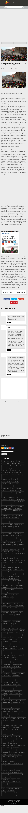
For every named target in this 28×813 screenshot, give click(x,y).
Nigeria (16, 659)
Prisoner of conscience (17, 722)
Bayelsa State (21, 501)
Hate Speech (5, 596)
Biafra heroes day (6, 510)
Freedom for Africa (13, 583)
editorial (4, 558)
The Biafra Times (17, 800)
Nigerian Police (14, 682)
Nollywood (5, 693)
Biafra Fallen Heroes (7, 508)
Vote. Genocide (13, 786)
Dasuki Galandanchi (7, 544)
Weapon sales (10, 788)
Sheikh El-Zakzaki (11, 750)
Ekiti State (5, 560)
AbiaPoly (12, 465)
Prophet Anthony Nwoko (16, 725)
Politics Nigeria (21, 718)
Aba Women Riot (6, 463)
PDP (10, 713)
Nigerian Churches (6, 675)
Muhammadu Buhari (17, 653)
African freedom (6, 472)
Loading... (3, 436)
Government (5, 594)
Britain (21, 519)
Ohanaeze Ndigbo (6, 702)
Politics (13, 718)
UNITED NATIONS (16, 781)
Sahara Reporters (13, 743)
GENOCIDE (13, 589)
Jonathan (4, 632)
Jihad (8, 630)
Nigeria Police (14, 668)
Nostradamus (15, 695)
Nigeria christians (6, 664)
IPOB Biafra (17, 619)
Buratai (16, 524)
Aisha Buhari (5, 477)
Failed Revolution (6, 571)
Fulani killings (6, 587)
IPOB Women (5, 623)
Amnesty (10, 486)
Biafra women (6, 515)
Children (4, 528)
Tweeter (14, 299)
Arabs (21, 490)
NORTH (11, 693)
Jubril (17, 632)
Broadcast (5, 524)
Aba (19, 461)
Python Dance (16, 727)
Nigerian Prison (16, 684)
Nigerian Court (16, 675)
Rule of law (17, 740)
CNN (3, 533)
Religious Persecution (7, 736)
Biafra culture (19, 506)
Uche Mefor (18, 777)
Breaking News (14, 519)
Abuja (4, 467)
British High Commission (16, 522)
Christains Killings (13, 528)
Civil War (11, 531)
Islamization (20, 625)
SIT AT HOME (14, 752)
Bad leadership (20, 499)
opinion (17, 709)
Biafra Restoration (20, 513)
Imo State (14, 610)
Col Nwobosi (5, 535)
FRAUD (19, 580)
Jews (4, 630)
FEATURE (4, 576)
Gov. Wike (23, 592)
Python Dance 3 (6, 729)
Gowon (12, 594)
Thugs (21, 772)
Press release (14, 720)
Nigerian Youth (15, 686)
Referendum (5, 734)
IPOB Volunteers (16, 621)
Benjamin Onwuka (20, 504)
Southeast (12, 761)
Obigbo (4, 700)
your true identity (13, 795)
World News (16, 792)
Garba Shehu (5, 589)
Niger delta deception (7, 659)
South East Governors (7, 759)
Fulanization (14, 587)
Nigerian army (21, 673)
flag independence (7, 580)
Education (11, 558)
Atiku (4, 497)
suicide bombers (6, 768)
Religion (12, 734)
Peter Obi (15, 713)
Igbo (4, 607)
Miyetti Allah (5, 650)
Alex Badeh (15, 481)
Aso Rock (20, 495)
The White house (13, 772)
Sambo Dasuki (6, 745)
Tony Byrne (10, 774)
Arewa (4, 492)
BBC (3, 504)
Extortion (17, 567)
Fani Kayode (5, 574)
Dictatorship (13, 549)
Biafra (12, 506)
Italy (9, 628)
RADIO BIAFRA (15, 729)
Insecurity (11, 614)
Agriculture (13, 474)
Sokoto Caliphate (17, 754)
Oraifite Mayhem (6, 711)
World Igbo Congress (7, 792)
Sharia (4, 750)
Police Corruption (20, 716)
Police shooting (6, 718)
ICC (22, 603)
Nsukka (22, 695)
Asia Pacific (13, 495)
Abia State (5, 465)
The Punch (5, 772)
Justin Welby (5, 634)
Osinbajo (4, 713)
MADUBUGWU (14, 643)
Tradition (18, 774)
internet (19, 616)
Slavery (4, 754)
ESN (19, 565)
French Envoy (5, 585)
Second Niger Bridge (20, 745)
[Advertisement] (14, 25)
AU (17, 497)
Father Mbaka (19, 574)
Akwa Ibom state (6, 479)
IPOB (11, 619)
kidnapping (19, 637)
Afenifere (14, 470)
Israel (4, 628)
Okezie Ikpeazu (11, 704)
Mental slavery (14, 646)
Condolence (19, 535)
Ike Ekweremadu (6, 610)
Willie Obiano (18, 788)
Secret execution (6, 747)
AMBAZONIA (18, 483)
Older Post (20, 292)
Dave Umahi (21, 544)
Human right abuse (7, 603)
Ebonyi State (11, 555)
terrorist (11, 770)
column (12, 535)
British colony (5, 522)
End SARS (14, 562)
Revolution (5, 738)
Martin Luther (5, 646)
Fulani (12, 585)
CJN (16, 531)
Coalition (9, 533)
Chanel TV (17, 526)
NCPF (8, 655)
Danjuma (20, 542)
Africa (20, 470)
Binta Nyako (19, 515)
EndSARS (20, 562)
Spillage (13, 765)
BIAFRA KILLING (16, 510)
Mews (21, 646)
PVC (9, 727)
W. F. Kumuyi (21, 786)
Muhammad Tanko (6, 653)
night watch (5, 689)
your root (4, 795)
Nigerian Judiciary (20, 680)
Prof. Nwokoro (6, 725)
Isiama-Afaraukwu (6, 625)
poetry (12, 716)
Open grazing (11, 707)
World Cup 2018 (11, 790)
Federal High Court (13, 578)
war (3, 788)
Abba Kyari (20, 463)
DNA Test (20, 549)
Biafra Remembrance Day (8, 513)
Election (11, 560)
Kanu (11, 634)
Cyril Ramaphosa (11, 542)
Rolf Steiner (5, 740)
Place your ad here (5, 435)
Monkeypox (13, 650)
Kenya (13, 637)
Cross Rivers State (15, 540)
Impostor (21, 610)
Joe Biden (22, 630)
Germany (16, 592)
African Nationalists (16, 472)
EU (23, 565)
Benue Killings (6, 506)
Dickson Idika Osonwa (12, 355)
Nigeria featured (16, 666)
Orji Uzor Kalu (15, 711)
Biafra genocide (17, 508)
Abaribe (14, 463)
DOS (12, 551)
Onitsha (4, 707)
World (4, 790)
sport (19, 765)
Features (17, 576)
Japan (13, 628)
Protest (4, 727)
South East (19, 756)
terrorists (18, 770)
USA (9, 783)
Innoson (4, 614)
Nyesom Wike (5, 698)
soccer (9, 754)
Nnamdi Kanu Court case (8, 691)
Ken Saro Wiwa (18, 634)
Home (3, 801)
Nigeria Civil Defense (17, 664)
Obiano (19, 698)
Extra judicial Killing (7, 569)
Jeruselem (19, 628)
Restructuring (17, 736)
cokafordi (9, 327)
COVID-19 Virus (6, 540)
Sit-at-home (22, 752)
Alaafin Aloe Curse (6, 481)
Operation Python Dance (8, 709)
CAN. (22, 524)
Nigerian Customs (6, 677)
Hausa (12, 596)
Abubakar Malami (20, 465)
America (4, 486)
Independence (14, 612)
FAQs (16, 801)
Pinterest (14, 302)
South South (17, 759)
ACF (18, 467)
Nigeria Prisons (16, 671)
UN (18, 779)
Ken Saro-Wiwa (6, 637)
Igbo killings (10, 607)
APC (13, 488)
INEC (21, 612)
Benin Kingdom (10, 504)
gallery (20, 587)
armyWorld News (11, 492)
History (17, 598)
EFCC (17, 558)
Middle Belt (5, 648)
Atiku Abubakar (11, 497)
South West (5, 761)
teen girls (5, 770)
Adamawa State (6, 470)
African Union (5, 474)
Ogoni (16, 700)
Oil (23, 702)
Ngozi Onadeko (6, 657)
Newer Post (8, 292)
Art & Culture (20, 492)
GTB (17, 594)
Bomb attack (5, 519)
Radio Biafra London (7, 731)
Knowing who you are (7, 639)
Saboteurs (5, 743)
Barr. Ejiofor (13, 501)
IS (15, 623)
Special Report (6, 765)
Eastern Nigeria (6, 553)
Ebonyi (4, 555)
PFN (21, 713)
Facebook (7, 299)
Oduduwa (10, 700)
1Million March (6, 461)
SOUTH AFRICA (11, 756)
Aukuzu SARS (5, 499)
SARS (12, 745)
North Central (18, 693)
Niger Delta (14, 657)
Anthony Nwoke (6, 488)
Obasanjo (13, 698)
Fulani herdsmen (19, 585)
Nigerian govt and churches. (8, 680)
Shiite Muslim (5, 752)
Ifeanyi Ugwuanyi (19, 605)
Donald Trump (6, 551)
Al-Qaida (14, 479)
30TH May (13, 461)
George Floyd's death (7, 592)
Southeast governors (7, 763)
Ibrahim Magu (16, 603)
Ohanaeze (22, 700)
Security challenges (17, 747)
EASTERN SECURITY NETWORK (18, 553)
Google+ (22, 299)
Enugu (4, 565)
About (7, 801)
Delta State (5, 549)
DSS (16, 551)
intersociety (5, 619)
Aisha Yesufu (13, 477)
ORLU (22, 711)
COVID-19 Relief (21, 537)
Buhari (11, 524)
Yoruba (23, 792)
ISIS (14, 625)
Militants (21, 648)
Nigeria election (6, 666)
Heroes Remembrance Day (8, 598)
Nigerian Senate (6, 686)
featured (11, 576)
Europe (4, 567)
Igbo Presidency (18, 607)
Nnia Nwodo (18, 691)
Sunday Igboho (15, 768)
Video (21, 783)
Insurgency (18, 614)
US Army (4, 783)
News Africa (19, 655)
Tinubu (4, 774)
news (13, 655)
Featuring (5, 578)
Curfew (4, 542)
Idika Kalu (10, 605)
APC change (18, 488)
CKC (21, 531)
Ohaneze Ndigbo (16, 702)
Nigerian (14, 673)
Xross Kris (9, 314)
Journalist (11, 632)
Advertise (12, 801)
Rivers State (12, 738)
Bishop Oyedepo (6, 517)
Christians (5, 531)
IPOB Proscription (6, 621)
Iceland (4, 605)
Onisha (19, 704)
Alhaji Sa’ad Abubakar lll (8, 483)
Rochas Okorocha (21, 738)
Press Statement (6, 722)
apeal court (5, 490)
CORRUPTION (5, 537)
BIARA (12, 515)
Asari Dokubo (5, 495)
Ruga (11, 740)
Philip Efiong (5, 716)
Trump (23, 774)
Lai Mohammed (6, 641)
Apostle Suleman (13, 490)
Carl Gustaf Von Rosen (7, 526)
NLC (11, 689)
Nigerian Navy (5, 682)
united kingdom (6, 781)
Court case (13, 537)
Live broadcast (6, 643)
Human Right (16, 601)
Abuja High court (11, 467)
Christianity (21, 528)
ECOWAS (18, 555)
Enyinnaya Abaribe (12, 565)
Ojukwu (4, 704)
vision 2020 (5, 786)
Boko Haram (14, 517)
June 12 (22, 632)
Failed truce (15, 571)
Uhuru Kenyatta (6, 779)
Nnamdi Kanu (17, 689)
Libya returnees (15, 641)
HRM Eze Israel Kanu (7, 601)
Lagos (15, 639)
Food (14, 580)
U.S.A (13, 777)
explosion (10, 567)
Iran (11, 623)
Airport (19, 474)
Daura (15, 544)
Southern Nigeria (17, 763)
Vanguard (15, 783)
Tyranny (4, 777)
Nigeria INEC (5, 668)
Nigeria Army (15, 662)
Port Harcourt (5, 720)
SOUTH (4, 756)
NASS (4, 655)
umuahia (13, 779)
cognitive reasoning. (18, 533)
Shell (19, 750)
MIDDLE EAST (13, 648)
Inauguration (5, 612)
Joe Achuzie (14, 630)
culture (23, 540)
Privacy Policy (21, 801)
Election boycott (19, 560)
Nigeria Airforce (6, 662)
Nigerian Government (17, 677)
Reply (9, 322)
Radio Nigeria (17, 731)
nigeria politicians (6, 671)
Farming (12, 574)
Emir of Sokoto (6, 562)
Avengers (13, 499)
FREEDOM (5, 583)
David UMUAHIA (6, 546)
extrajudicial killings (18, 569)
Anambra (17, 486)
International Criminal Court (9, 616)
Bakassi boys (5, 501)
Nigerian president (7, 684)
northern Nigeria (6, 695)
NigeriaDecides (6, 673)
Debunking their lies (16, 546)
